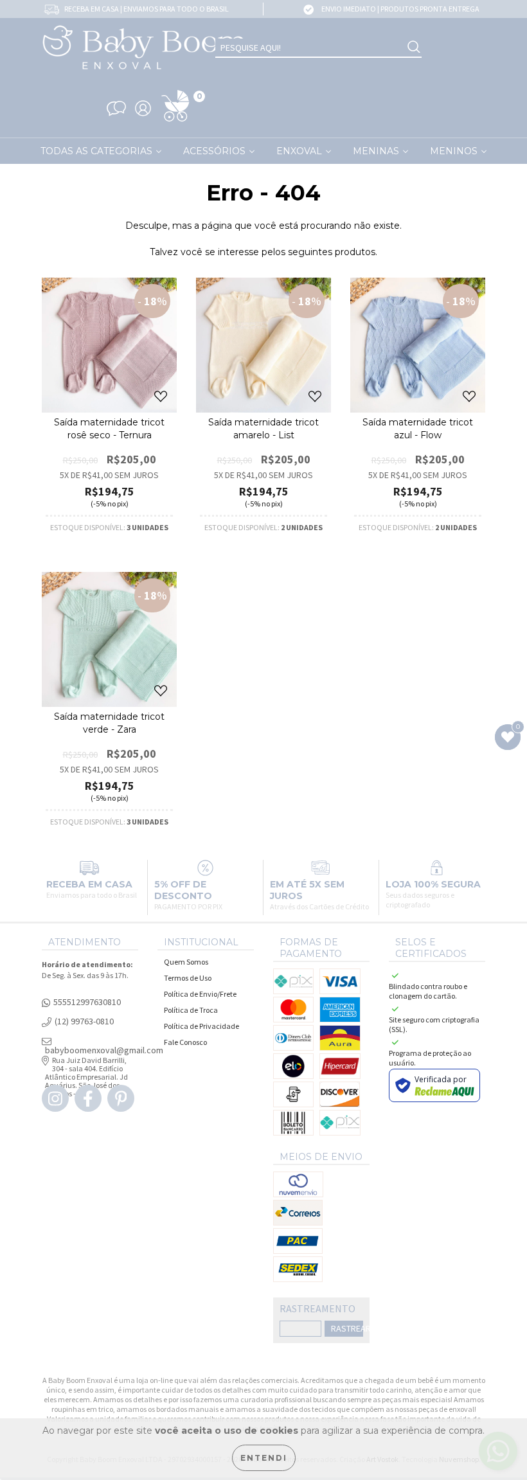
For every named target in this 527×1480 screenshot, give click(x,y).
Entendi (263, 1458)
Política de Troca (191, 1010)
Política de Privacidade (201, 1026)
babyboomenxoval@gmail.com (104, 1050)
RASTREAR (347, 1328)
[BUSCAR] (413, 47)
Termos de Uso (187, 978)
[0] (175, 122)
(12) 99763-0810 (84, 1021)
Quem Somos (186, 962)
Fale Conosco (185, 1042)
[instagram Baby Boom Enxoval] (55, 1098)
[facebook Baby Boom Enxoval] (88, 1098)
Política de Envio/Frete (200, 994)
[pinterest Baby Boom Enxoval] (120, 1098)
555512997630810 (87, 1002)
